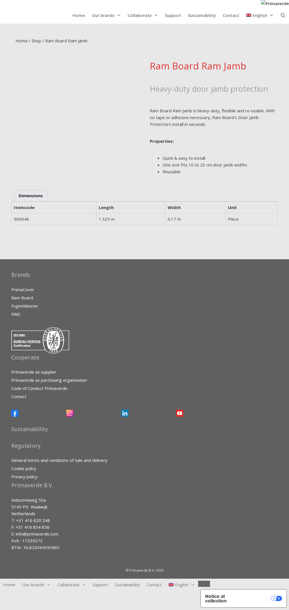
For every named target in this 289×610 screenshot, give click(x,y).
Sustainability (202, 15)
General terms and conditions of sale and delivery (59, 460)
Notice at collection (216, 598)
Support (173, 15)
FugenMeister (24, 306)
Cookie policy (23, 468)
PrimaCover (22, 289)
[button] (260, 15)
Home (79, 15)
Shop (36, 40)
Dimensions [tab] (31, 195)
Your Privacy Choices (255, 598)
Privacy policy (24, 476)
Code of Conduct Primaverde (39, 388)
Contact (231, 15)
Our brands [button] (103, 15)
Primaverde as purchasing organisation (49, 380)
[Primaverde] (275, 3)
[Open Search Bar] (283, 15)
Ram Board (22, 297)
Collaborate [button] (140, 15)
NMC (16, 314)
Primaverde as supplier (33, 372)
